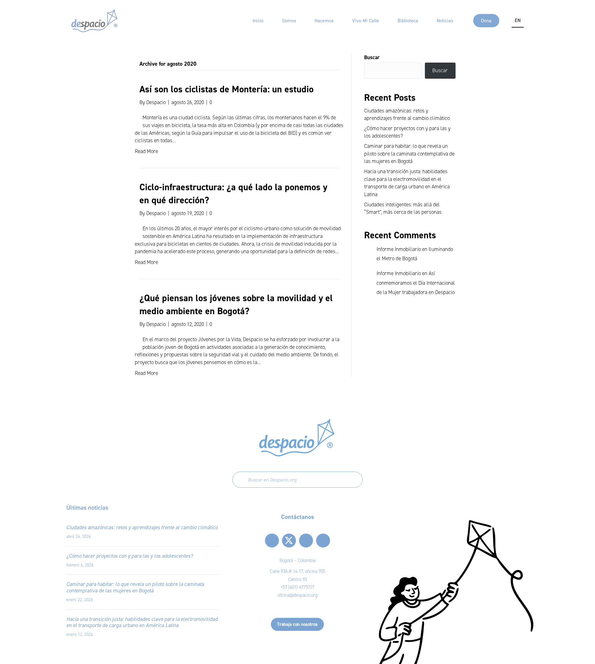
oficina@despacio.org (297, 595)
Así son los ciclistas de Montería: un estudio (226, 89)
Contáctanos (297, 517)
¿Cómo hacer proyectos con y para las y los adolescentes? (129, 556)
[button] (272, 540)
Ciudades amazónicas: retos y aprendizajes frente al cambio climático (142, 527)
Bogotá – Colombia (297, 560)
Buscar (372, 57)
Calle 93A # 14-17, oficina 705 (297, 571)
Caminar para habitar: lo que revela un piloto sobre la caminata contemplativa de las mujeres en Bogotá (409, 154)
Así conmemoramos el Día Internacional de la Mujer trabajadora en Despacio (416, 283)
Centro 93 (297, 579)
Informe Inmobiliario (399, 249)
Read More (146, 151)
